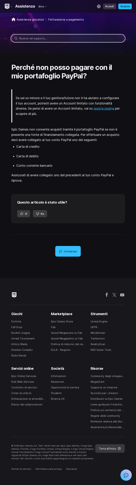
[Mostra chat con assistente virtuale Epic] (126, 475)
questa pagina (104, 108)
